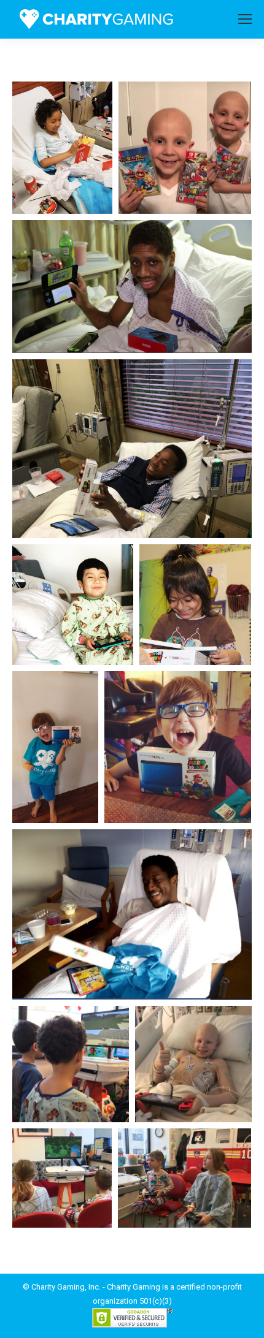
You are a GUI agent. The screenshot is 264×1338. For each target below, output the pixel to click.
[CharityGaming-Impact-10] (70, 1064)
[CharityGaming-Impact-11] (193, 1064)
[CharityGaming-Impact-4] (132, 448)
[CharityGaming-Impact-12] (62, 1178)
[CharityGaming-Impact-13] (184, 1178)
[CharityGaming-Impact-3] (132, 286)
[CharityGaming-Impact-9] (132, 914)
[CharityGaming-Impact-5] (72, 604)
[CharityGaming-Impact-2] (184, 148)
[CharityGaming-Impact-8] (177, 747)
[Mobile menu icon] (245, 19)
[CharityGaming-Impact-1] (62, 148)
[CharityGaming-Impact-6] (195, 604)
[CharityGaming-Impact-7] (55, 747)
